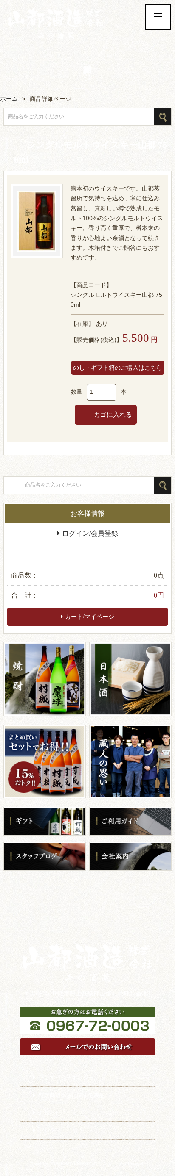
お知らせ (50, 1113)
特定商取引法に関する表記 (72, 1095)
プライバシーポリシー (66, 1077)
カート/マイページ (89, 617)
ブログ (47, 1130)
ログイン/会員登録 (90, 533)
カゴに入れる (112, 414)
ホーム (9, 98)
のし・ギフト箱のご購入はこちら (117, 368)
